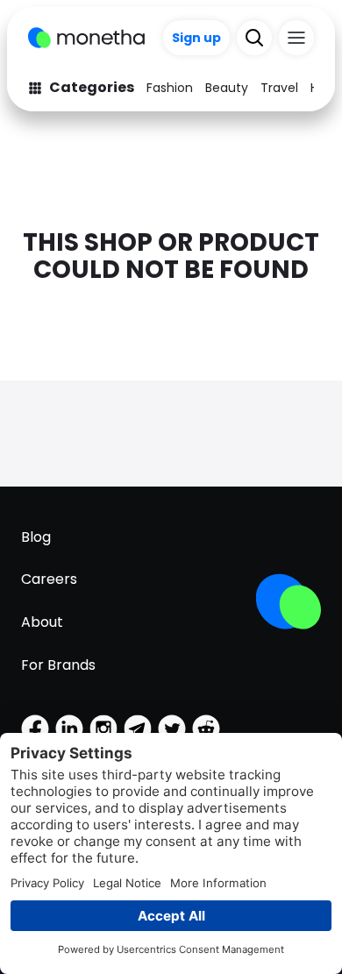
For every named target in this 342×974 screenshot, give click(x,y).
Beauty (226, 87)
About (42, 622)
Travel (279, 87)
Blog (36, 537)
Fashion (169, 87)
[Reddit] (206, 729)
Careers (49, 579)
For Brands (58, 665)
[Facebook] (35, 729)
